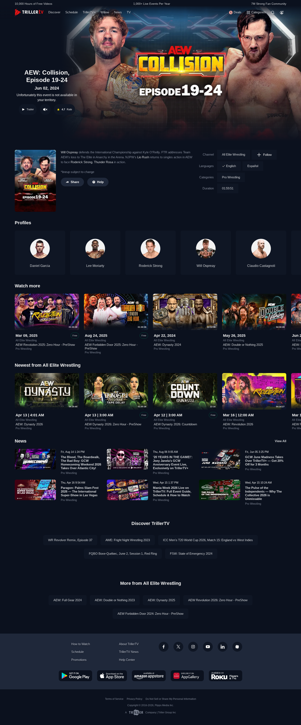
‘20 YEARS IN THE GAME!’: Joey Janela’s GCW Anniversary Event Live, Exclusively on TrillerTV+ (172, 462)
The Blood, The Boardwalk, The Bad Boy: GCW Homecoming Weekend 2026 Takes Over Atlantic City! (81, 462)
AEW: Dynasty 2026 (29, 424)
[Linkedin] (222, 647)
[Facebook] (164, 647)
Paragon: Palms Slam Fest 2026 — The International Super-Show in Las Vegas (79, 491)
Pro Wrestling (231, 177)
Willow (105, 12)
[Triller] (237, 647)
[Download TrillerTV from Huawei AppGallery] (187, 675)
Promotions (79, 659)
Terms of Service (114, 699)
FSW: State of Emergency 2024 (191, 553)
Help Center (127, 659)
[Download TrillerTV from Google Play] (75, 675)
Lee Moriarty (95, 265)
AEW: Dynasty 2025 (161, 600)
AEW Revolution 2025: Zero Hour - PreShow (45, 344)
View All (280, 441)
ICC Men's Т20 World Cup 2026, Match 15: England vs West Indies (208, 540)
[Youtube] (208, 647)
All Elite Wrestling (233, 154)
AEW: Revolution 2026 (238, 424)
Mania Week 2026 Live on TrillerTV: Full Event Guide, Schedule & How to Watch (172, 491)
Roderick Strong (81, 162)
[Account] (281, 12)
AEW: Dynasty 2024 (167, 344)
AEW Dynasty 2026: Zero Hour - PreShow (113, 424)
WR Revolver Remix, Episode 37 (70, 540)
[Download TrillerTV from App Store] (112, 675)
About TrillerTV (129, 644)
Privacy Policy (134, 699)
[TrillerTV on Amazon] (149, 675)
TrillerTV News (129, 651)
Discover (54, 12)
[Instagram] (193, 647)
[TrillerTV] (29, 12)
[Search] (272, 12)
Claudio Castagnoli (261, 265)
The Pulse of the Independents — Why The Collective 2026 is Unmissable (263, 493)
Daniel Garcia (40, 265)
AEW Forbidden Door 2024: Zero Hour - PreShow (150, 613)
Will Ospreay (69, 152)
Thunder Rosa (103, 162)
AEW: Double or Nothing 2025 (243, 344)
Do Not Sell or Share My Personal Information (171, 699)
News (118, 12)
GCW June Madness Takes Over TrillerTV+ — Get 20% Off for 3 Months (264, 460)
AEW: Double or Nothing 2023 (115, 600)
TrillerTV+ (89, 12)
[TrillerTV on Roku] (225, 675)
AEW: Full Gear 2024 (67, 600)
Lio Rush (143, 157)
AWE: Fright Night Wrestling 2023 (127, 540)
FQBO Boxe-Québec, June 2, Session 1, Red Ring (123, 553)
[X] (178, 647)
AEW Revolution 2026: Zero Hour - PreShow (218, 600)
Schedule (71, 12)
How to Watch (80, 644)
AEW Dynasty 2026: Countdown (175, 424)
